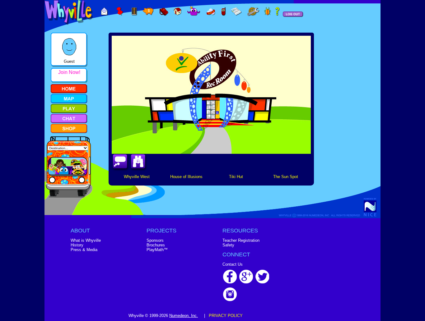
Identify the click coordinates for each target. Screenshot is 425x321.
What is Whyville (86, 240)
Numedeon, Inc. (183, 315)
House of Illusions (186, 176)
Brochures (156, 245)
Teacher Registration (240, 240)
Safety (228, 245)
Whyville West (137, 176)
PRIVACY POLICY (226, 315)
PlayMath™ (157, 249)
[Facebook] (229, 282)
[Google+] (246, 282)
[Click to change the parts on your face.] (66, 57)
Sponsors (155, 240)
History (77, 245)
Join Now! (69, 72)
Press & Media (84, 249)
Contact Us (232, 264)
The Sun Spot (285, 176)
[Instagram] (229, 299)
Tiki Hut (236, 176)
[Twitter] (262, 282)
